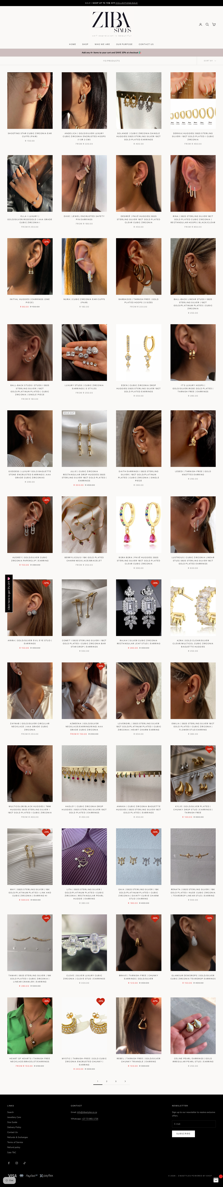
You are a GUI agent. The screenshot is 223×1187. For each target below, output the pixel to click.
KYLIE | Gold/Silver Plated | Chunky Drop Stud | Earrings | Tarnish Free (193, 809)
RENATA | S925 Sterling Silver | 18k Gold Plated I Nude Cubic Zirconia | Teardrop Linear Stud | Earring (193, 892)
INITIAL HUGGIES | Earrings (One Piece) (30, 300)
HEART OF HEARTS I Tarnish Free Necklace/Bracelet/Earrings (30, 1060)
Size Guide (12, 1122)
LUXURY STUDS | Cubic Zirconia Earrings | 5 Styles (84, 386)
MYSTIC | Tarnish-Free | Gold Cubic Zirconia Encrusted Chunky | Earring (84, 1061)
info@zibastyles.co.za (87, 1112)
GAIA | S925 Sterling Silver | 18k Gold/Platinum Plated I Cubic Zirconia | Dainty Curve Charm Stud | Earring (138, 894)
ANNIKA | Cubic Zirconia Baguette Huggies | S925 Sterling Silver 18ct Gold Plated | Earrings (138, 809)
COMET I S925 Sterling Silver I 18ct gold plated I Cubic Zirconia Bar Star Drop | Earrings (84, 643)
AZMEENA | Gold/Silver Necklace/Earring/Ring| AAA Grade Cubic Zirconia (84, 726)
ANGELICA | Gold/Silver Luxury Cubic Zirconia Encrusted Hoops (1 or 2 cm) (84, 136)
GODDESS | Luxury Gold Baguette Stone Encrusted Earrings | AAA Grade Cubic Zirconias (29, 474)
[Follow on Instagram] (16, 1163)
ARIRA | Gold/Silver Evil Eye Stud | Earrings (30, 642)
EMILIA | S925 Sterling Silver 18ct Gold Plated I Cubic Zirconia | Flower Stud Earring (193, 726)
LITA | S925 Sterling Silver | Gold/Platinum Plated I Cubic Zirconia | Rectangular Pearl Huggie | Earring (84, 894)
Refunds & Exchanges (17, 1137)
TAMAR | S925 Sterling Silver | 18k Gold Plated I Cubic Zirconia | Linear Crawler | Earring (29, 978)
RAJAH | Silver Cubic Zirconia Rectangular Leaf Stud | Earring (138, 642)
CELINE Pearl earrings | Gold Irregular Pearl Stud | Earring (193, 1060)
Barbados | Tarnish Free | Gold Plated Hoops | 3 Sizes (139, 300)
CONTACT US (146, 44)
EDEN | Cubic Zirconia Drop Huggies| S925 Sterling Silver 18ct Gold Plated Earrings (139, 388)
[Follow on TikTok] (24, 1163)
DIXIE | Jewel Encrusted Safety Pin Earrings (84, 217)
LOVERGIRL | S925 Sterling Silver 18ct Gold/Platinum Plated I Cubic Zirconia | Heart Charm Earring (138, 726)
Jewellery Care (14, 1117)
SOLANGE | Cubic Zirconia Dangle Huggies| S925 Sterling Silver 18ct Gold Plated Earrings (139, 136)
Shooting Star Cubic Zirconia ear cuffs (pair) (30, 135)
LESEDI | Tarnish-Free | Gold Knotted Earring (193, 473)
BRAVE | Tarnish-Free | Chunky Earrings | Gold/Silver (138, 977)
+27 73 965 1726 (90, 1118)
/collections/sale (126, 3)
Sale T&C (11, 1152)
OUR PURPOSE (124, 44)
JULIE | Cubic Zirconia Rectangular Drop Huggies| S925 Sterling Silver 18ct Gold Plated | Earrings (84, 476)
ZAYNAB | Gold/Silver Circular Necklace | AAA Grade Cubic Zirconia (30, 726)
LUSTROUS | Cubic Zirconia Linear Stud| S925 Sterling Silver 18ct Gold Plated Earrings (193, 560)
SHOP (85, 44)
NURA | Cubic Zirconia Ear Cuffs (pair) (84, 300)
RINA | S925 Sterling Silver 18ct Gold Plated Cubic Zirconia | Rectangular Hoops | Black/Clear (193, 219)
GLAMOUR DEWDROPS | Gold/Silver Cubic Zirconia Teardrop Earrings (193, 977)
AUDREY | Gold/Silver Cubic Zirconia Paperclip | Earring (30, 559)
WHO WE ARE (102, 44)
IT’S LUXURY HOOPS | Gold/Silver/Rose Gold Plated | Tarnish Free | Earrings (193, 388)
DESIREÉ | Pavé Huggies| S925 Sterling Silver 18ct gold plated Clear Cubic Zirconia (138, 219)
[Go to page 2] (125, 1081)
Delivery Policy (14, 1127)
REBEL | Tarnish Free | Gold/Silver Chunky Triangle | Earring (138, 1060)
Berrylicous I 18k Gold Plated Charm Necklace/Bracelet (84, 559)
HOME (72, 44)
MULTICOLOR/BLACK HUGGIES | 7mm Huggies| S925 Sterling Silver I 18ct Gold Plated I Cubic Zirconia (30, 809)
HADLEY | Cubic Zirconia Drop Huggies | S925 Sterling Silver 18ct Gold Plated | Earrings (84, 809)
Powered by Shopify (204, 1176)
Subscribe (183, 1133)
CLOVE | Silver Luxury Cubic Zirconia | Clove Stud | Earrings (84, 977)
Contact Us (12, 1132)
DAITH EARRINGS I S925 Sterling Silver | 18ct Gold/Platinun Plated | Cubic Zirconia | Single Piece (138, 476)
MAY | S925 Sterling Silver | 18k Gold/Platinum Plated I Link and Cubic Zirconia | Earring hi (30, 892)
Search (10, 1112)
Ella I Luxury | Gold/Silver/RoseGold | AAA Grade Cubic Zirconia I (29, 219)
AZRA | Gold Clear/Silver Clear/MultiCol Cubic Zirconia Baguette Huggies (193, 643)
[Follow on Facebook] (8, 1163)
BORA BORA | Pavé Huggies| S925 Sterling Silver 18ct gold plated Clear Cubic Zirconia (138, 560)
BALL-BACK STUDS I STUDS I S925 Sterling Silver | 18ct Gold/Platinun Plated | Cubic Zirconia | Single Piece (29, 390)
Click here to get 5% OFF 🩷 (9, 593)
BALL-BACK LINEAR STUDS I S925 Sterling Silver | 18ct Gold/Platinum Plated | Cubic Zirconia (193, 304)
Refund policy (13, 1147)
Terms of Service (15, 1142)
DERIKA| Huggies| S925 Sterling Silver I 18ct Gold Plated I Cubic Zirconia (193, 136)
